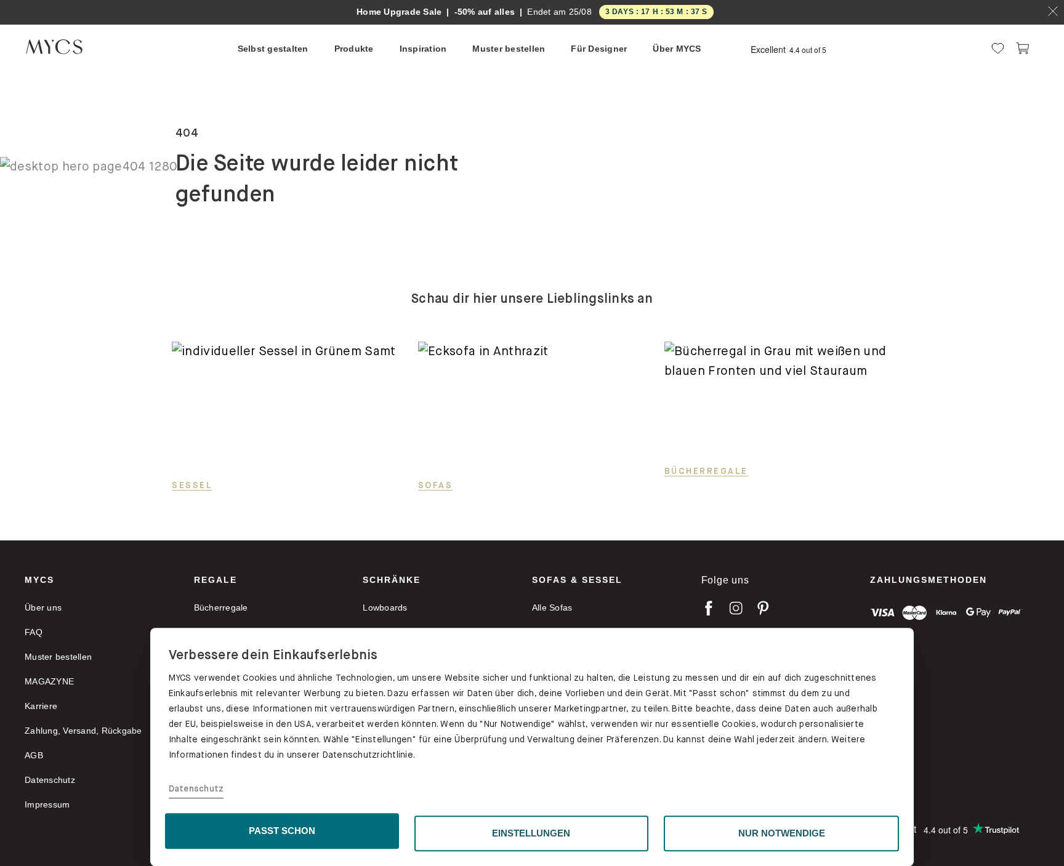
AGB (34, 755)
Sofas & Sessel (577, 580)
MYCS (39, 580)
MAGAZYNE (49, 681)
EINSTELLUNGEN (531, 833)
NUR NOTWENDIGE (781, 833)
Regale (215, 580)
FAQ (33, 632)
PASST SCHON (282, 830)
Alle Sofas (552, 607)
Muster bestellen (58, 657)
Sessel (192, 485)
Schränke (392, 580)
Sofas (435, 485)
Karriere (41, 706)
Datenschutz (196, 789)
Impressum (47, 804)
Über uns (43, 607)
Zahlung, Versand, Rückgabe (83, 731)
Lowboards (385, 607)
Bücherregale (706, 471)
